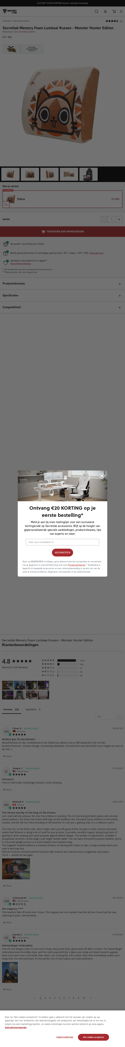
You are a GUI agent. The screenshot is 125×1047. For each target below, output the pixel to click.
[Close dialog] (102, 476)
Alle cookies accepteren (93, 1037)
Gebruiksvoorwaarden (16, 1027)
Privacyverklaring (76, 565)
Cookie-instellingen (64, 1037)
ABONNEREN (62, 552)
